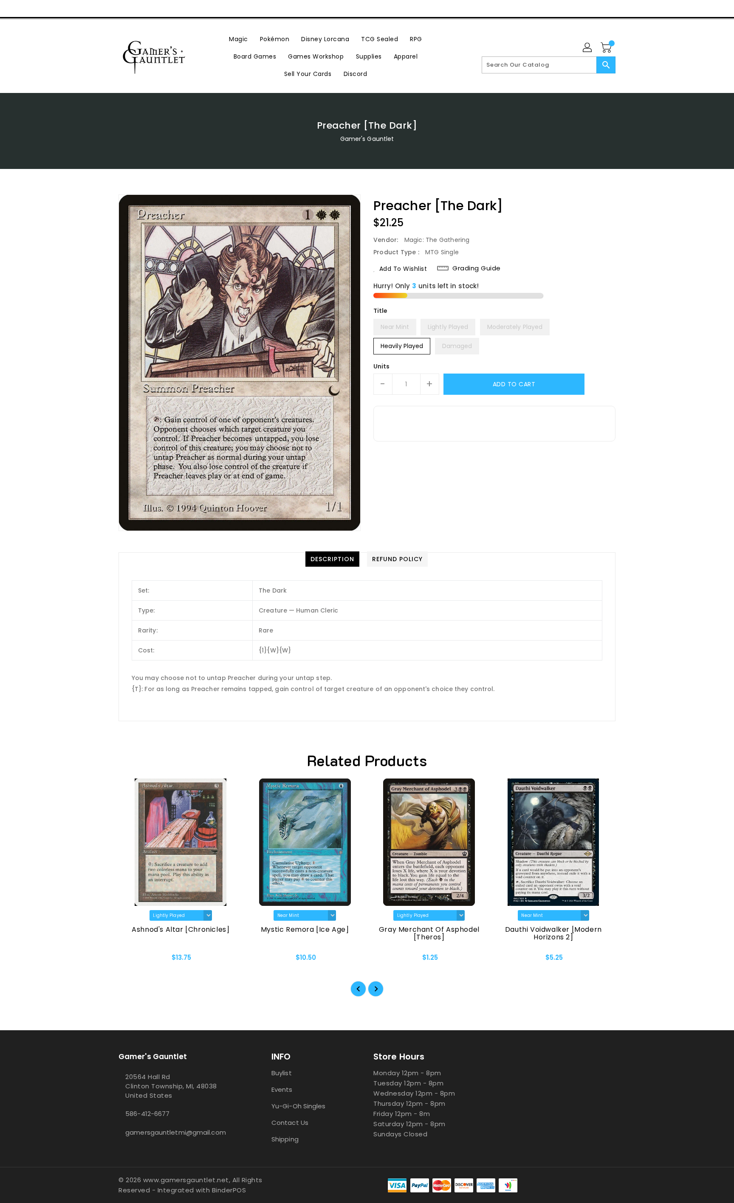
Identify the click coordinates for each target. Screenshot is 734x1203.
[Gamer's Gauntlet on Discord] (155, 8)
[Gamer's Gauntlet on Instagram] (139, 8)
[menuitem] (238, 39)
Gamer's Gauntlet (367, 139)
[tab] (332, 559)
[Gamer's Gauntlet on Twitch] (171, 8)
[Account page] (587, 47)
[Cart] (606, 47)
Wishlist (606, 8)
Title (380, 310)
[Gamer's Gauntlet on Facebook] (106, 8)
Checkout (565, 8)
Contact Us (289, 1122)
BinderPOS (229, 1190)
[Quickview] (132, 960)
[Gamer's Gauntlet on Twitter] (122, 8)
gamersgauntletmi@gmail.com (175, 1132)
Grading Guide (476, 268)
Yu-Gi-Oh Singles (298, 1106)
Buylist (281, 1072)
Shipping (285, 1139)
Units (381, 366)
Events (282, 1089)
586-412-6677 (147, 1113)
